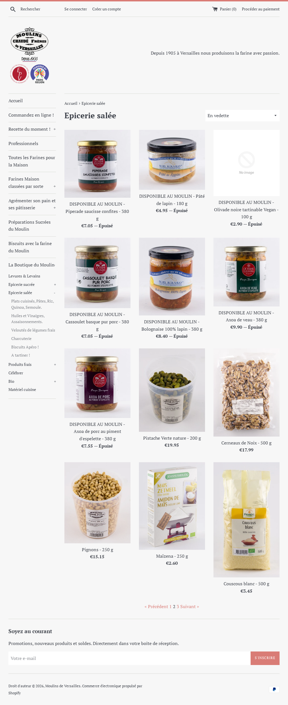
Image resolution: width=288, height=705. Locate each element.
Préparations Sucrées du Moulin (29, 225)
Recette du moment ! (32, 129)
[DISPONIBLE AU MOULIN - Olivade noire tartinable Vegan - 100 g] (246, 163)
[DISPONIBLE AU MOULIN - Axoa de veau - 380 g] (246, 272)
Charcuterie (21, 338)
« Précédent (156, 606)
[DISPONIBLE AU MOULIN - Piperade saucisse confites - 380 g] (97, 164)
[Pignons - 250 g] (97, 502)
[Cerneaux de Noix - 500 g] (246, 392)
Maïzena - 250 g (172, 556)
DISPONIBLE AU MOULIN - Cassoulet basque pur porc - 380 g (97, 321)
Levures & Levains (24, 276)
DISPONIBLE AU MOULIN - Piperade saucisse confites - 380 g (97, 211)
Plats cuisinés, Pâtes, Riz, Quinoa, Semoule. (32, 304)
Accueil (15, 100)
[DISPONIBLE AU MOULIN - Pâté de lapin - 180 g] (172, 160)
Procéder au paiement (261, 9)
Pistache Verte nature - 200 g (172, 438)
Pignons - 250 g (97, 549)
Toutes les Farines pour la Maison (31, 161)
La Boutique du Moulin (31, 265)
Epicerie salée (31, 292)
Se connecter (75, 9)
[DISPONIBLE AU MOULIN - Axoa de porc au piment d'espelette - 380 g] (97, 383)
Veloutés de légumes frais (33, 330)
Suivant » (189, 606)
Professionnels (23, 143)
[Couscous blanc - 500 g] (246, 519)
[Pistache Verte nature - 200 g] (172, 390)
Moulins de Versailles (62, 686)
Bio (32, 381)
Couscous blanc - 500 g (246, 584)
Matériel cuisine (22, 389)
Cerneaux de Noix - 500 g (246, 443)
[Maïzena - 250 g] (172, 506)
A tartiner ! (20, 355)
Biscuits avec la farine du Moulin (30, 247)
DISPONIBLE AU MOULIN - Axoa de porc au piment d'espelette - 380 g (97, 431)
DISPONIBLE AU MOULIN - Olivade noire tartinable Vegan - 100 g (246, 209)
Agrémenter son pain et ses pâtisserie (32, 204)
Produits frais (32, 364)
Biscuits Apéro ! (25, 347)
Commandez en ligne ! (31, 115)
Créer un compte (106, 9)
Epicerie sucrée (32, 284)
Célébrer (15, 372)
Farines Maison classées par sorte (32, 182)
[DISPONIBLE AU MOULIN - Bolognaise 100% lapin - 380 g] (172, 276)
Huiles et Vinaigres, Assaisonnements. (27, 318)
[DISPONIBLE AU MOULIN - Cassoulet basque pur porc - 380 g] (97, 273)
